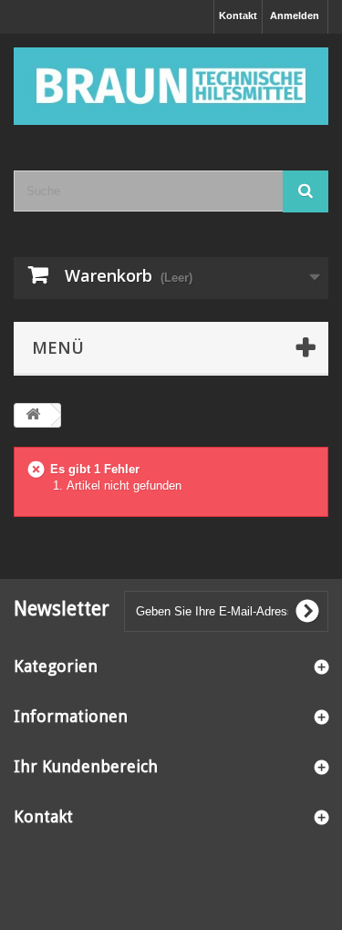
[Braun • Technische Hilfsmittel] (171, 86)
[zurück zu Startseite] (33, 415)
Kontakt (238, 15)
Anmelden (294, 15)
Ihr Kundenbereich (86, 766)
